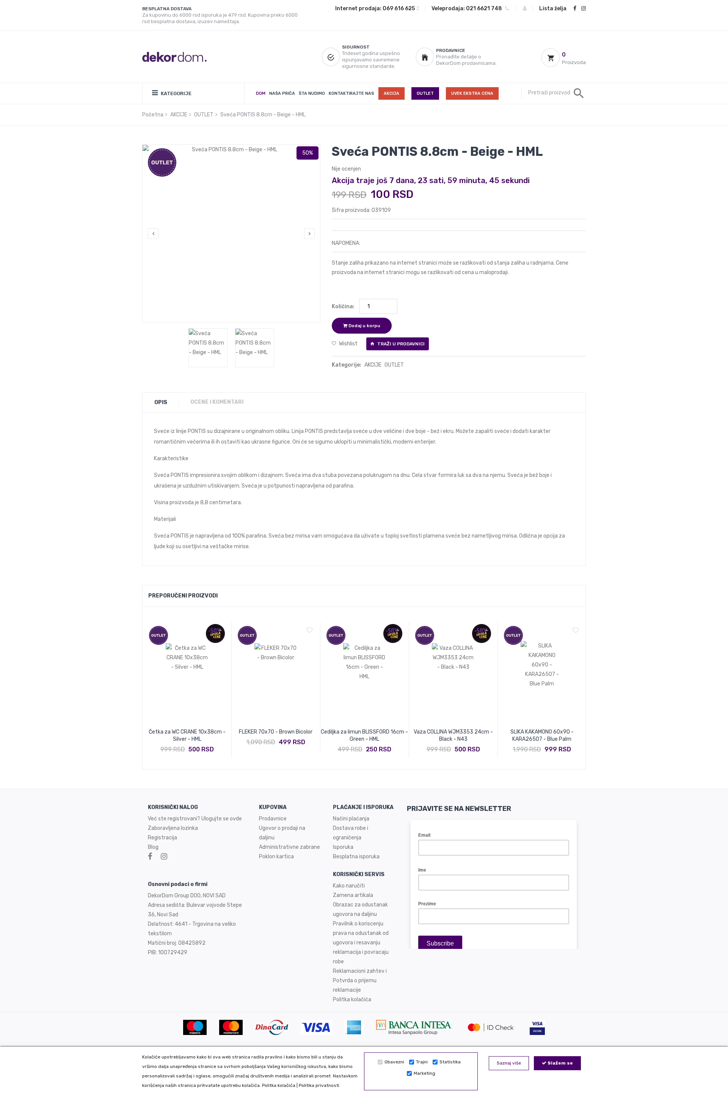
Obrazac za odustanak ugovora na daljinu (360, 909)
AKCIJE (178, 114)
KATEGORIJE (175, 93)
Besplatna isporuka (356, 856)
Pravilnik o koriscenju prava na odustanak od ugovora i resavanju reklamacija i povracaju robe (361, 942)
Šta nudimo (312, 93)
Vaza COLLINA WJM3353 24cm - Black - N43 (453, 735)
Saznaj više (509, 1063)
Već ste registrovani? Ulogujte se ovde (195, 818)
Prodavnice (273, 818)
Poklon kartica (276, 856)
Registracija (162, 837)
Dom (260, 93)
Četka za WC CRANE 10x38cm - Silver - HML (187, 735)
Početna (152, 114)
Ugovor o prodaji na (282, 828)
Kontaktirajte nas (351, 93)
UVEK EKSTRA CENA (472, 93)
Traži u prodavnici (400, 344)
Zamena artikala (353, 895)
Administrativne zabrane (289, 847)
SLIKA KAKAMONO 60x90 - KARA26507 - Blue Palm (542, 735)
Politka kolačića (278, 1085)
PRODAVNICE (450, 50)
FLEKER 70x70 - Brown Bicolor (275, 732)
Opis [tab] (160, 402)
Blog (153, 847)
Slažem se (559, 1063)
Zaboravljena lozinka (173, 828)
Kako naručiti (349, 886)
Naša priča (282, 93)
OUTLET (425, 93)
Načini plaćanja (351, 818)
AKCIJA (391, 93)
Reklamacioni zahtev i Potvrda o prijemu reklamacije (360, 980)
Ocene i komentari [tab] (216, 402)
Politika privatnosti (319, 1085)
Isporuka (343, 847)
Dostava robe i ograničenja (350, 833)
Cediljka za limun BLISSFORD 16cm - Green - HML (364, 735)
